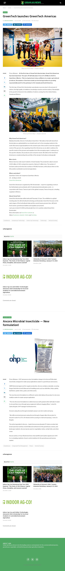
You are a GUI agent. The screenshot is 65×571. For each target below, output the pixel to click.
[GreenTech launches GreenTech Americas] (32, 47)
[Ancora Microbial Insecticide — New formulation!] (32, 356)
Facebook (16, 215)
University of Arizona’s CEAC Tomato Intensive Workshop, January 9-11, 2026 (45, 260)
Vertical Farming (53, 220)
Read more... (47, 547)
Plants (31, 446)
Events (5, 12)
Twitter (27, 215)
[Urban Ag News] (32, 3)
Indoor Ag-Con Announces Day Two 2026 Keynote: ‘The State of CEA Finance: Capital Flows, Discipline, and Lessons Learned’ (16, 261)
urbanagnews (8, 20)
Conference (7, 220)
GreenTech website (27, 212)
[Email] (4, 91)
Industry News (7, 317)
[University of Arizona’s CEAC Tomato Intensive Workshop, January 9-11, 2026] (47, 249)
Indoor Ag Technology (32, 220)
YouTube (33, 215)
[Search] (60, 3)
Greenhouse (7, 446)
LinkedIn (21, 215)
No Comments (27, 20)
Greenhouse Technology (18, 220)
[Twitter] (4, 82)
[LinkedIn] (4, 86)
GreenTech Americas (15, 180)
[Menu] (5, 3)
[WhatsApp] (4, 95)
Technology (43, 220)
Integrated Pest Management (20, 446)
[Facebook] (4, 78)
